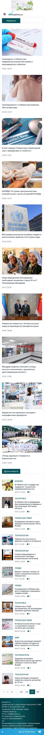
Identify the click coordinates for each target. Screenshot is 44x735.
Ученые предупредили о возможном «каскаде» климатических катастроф (26, 556)
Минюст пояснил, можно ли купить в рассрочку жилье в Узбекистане (27, 574)
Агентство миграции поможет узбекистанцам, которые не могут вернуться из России (28, 643)
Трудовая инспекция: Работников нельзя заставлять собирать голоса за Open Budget (28, 661)
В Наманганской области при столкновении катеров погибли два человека (27, 626)
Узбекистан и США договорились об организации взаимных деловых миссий (28, 608)
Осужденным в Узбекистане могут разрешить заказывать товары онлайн (27, 591)
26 (38, 692)
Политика (20, 498)
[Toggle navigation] (4, 14)
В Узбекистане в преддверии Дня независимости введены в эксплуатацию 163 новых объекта (28, 505)
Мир (17, 637)
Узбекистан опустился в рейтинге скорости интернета (28, 540)
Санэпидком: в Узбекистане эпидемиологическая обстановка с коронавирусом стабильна (17, 61)
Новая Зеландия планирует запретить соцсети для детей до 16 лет (28, 680)
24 (27, 692)
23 (21, 692)
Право (18, 568)
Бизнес (19, 481)
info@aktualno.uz (13, 714)
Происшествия (23, 518)
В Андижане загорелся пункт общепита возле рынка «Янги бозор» (27, 524)
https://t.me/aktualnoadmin (12, 718)
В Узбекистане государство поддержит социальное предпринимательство (27, 487)
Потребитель (22, 655)
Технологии (21, 535)
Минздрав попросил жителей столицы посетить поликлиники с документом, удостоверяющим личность (19, 369)
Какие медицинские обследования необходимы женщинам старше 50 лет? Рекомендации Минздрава (19, 280)
